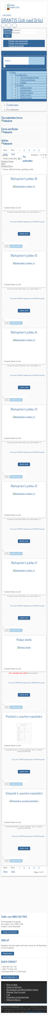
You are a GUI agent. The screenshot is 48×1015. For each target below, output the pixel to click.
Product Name (7, 161)
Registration (7, 953)
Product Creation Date (10, 158)
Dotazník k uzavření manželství (24, 793)
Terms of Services (10, 932)
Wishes (4, 140)
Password (7, 32)
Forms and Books (9, 128)
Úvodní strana (12, 105)
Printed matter (26, 98)
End (13, 154)
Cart (8, 995)
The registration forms (11, 117)
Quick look (24, 234)
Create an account (16, 46)
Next (5, 154)
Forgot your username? (18, 43)
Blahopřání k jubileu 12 (24, 486)
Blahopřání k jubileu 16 (24, 179)
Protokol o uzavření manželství (24, 716)
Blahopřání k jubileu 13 (24, 409)
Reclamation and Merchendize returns (22, 990)
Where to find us (13, 1000)
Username (7, 30)
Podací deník (24, 640)
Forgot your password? (18, 41)
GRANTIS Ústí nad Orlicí (22, 20)
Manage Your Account (15, 992)
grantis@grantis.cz (10, 977)
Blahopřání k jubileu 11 (24, 563)
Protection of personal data (17, 997)
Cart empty (6, 15)
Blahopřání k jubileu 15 (24, 255)
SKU (3, 164)
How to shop (11, 985)
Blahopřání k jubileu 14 (24, 332)
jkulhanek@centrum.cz (35, 1011)
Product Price (7, 166)
